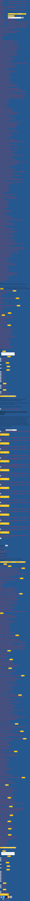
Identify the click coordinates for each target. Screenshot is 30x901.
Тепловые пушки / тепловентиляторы (8, 57)
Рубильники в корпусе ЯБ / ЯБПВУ (7, 235)
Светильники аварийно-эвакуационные (8, 164)
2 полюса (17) (4, 359)
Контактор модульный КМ (5, 318)
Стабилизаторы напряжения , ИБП (7, 168)
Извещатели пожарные (5, 222)
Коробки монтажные (4, 207)
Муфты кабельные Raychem (6, 275)
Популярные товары (4, 279)
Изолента (2, 208)
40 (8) (3, 380)
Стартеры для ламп (4, 138)
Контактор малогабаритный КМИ (7, 316)
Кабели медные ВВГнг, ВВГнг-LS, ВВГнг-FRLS (9, 85)
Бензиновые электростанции (6, 218)
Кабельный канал (3, 259)
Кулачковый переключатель (6, 230)
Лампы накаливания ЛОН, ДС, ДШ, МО (8, 130)
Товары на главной (4, 278)
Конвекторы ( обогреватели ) (6, 59)
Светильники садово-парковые (6, 152)
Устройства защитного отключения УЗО (8, 67)
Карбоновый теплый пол (5, 56)
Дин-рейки (2, 214)
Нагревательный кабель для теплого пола (9, 55)
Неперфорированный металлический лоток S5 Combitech (12, 248)
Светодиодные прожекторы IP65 (7, 150)
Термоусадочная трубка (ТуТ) (6, 211)
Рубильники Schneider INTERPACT (7, 228)
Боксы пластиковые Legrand (6, 119)
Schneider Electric (3, 35)
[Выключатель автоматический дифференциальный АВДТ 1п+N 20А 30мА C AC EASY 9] (15, 504)
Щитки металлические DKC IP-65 (7, 111)
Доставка (2, 554)
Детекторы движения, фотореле (6, 223)
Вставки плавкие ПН (4, 206)
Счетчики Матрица (4, 104)
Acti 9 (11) (4, 388)
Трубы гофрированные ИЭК (6, 255)
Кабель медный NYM (4, 87)
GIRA (1, 39)
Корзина (1, 10)
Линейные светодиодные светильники (8, 144)
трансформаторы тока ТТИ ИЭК (6, 239)
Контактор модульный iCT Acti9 (6, 328)
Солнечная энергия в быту (5, 29)
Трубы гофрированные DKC (6, 256)
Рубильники (2, 226)
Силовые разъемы (4, 266)
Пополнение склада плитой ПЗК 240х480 (16, 9)
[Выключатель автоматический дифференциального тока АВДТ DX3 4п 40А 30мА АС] (15, 432)
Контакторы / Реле (4, 68)
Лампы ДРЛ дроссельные (5, 132)
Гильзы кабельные (4, 203)
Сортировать (3, 430)
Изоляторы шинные (4, 215)
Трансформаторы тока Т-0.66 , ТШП (7, 242)
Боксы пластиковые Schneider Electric (8, 118)
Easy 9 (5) (4, 386)
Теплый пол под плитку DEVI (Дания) (7, 49)
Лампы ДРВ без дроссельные (6, 134)
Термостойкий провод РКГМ (6, 92)
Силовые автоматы (4, 73)
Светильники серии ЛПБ (5, 167)
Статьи (1, 3)
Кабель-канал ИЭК (4, 262)
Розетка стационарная (4, 268)
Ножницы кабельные (4, 190)
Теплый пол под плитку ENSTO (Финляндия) (9, 51)
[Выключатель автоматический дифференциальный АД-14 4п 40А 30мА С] (15, 521)
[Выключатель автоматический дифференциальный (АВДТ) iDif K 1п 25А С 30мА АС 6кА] (15, 450)
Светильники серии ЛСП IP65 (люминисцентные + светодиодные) (13, 162)
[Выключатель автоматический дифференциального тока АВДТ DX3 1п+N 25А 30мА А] (15, 512)
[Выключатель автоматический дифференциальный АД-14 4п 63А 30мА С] (15, 486)
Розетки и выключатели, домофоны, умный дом (10, 31)
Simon (1, 36)
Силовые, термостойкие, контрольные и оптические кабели (12, 98)
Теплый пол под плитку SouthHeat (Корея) (8, 47)
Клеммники (2, 199)
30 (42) (3, 368)
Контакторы (2, 326)
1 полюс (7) (4, 358)
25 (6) (3, 377)
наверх (22, 562)
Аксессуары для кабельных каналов (7, 264)
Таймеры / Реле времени (5, 83)
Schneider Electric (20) (6, 393)
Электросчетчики (3, 99)
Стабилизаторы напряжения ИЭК (7, 170)
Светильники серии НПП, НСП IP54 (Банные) (9, 160)
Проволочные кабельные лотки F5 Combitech (9, 250)
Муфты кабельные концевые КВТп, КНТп (8, 272)
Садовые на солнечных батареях (7, 154)
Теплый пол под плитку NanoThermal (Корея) (9, 48)
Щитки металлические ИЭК (5, 108)
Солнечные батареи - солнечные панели (16, 24)
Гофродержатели (3, 212)
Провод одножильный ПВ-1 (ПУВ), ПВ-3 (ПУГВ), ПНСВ (11, 96)
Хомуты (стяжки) (3, 204)
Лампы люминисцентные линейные (7, 127)
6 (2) (2, 371)
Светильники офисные (4, 148)
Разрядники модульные (5, 75)
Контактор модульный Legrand (6, 330)
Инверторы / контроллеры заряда (7, 28)
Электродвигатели (4, 276)
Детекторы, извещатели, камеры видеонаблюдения (11, 219)
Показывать (2, 545)
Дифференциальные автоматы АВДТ (8, 65)
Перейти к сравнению (9, 396)
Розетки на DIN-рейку (4, 69)
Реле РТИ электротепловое (5, 332)
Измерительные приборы (5, 187)
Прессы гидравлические (5, 184)
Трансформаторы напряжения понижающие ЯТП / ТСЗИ (12, 243)
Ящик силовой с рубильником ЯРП (7, 236)
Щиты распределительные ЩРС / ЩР (8, 114)
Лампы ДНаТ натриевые (5, 136)
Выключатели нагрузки (4, 79)
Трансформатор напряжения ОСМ (7, 240)
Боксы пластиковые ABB (5, 120)
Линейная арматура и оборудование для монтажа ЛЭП (11, 179)
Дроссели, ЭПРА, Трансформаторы (7, 139)
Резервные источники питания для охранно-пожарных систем (13, 171)
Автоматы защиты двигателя (6, 72)
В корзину (5, 434)
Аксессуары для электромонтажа (7, 194)
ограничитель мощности (5, 76)
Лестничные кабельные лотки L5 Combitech (9, 252)
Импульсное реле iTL (4, 329)
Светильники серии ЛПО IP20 (6, 156)
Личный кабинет (3, 12)
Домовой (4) (4, 385)
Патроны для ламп (4, 200)
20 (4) (3, 375)
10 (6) (3, 373)
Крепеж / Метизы (3, 195)
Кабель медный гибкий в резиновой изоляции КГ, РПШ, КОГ (12, 95)
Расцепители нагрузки (4, 80)
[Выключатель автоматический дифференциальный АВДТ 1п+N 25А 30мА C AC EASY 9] (15, 468)
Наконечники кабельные (5, 202)
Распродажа (2, 280)
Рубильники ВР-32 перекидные (6, 232)
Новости (2, 548)
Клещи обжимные (3, 186)
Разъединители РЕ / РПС (5, 234)
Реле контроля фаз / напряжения (7, 81)
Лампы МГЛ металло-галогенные (7, 135)
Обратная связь (3, 9)
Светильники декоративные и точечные (8, 151)
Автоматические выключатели (6, 64)
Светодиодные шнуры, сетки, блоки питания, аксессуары (12, 155)
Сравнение (2, 394)
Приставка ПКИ (3, 320)
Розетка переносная (4, 270)
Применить (4, 894)
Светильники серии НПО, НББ (6, 158)
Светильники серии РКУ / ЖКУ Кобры (7, 159)
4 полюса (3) (4, 361)
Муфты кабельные (4, 271)
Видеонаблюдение (4, 220)
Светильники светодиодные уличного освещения (10, 147)
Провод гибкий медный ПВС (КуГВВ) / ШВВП (9, 88)
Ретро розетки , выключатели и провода (8, 44)
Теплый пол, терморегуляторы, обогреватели (9, 45)
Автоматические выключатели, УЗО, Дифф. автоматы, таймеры (13, 63)
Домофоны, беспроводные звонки (7, 43)
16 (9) (3, 374)
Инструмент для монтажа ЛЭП (6, 183)
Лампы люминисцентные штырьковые (8, 126)
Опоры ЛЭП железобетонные (6, 174)
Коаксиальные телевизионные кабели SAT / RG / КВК (11, 90)
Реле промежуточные (4, 322)
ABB (1, 37)
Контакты (2, 4)
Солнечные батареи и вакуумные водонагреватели (18, 21)
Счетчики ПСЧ (3, 106)
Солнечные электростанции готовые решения (17, 25)
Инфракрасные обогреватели (6, 60)
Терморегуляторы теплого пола (6, 52)
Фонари (1, 192)
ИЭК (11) (3, 391)
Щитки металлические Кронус (6, 110)
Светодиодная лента (4, 143)
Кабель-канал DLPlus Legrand (6, 260)
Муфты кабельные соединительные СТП (8, 274)
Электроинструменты (4, 191)
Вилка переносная (4, 267)
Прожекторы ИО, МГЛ (4, 166)
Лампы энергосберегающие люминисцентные (9, 124)
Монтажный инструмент (5, 188)
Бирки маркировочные (4, 210)
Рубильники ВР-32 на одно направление (8, 231)
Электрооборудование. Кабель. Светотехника (17, 1)
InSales (6, 560)
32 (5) (3, 378)
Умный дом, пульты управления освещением (9, 41)
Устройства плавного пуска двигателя (8, 71)
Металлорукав (3, 258)
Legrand (1, 33)
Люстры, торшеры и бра (5, 146)
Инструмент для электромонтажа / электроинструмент (11, 182)
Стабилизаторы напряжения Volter (7, 172)
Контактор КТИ (3, 319)
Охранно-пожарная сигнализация (7, 224)
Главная (1, 0)
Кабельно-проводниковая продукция (7, 84)
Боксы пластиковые (4, 115)
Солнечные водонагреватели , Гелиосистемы (17, 23)
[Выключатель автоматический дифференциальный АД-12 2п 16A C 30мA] (15, 495)
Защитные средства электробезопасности (9, 198)
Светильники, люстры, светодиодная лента (9, 140)
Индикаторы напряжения (5, 77)
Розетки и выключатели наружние (7, 40)
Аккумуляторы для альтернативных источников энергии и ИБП (13, 27)
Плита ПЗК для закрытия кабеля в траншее (9, 178)
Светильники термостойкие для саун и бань (9, 163)
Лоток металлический (4, 246)
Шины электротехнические (5, 216)
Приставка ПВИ (3, 323)
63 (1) (3, 381)
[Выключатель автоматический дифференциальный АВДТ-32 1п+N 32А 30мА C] (15, 477)
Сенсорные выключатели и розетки (7, 32)
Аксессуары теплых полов (5, 61)
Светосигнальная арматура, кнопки (7, 196)
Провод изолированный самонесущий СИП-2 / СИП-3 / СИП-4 (13, 94)
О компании (2, 2)
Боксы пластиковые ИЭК (5, 116)
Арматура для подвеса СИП (6, 176)
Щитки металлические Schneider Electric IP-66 (9, 112)
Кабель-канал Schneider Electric (6, 263)
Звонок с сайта (3, 8)
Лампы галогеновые (4, 128)
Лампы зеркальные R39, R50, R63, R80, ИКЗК (9, 131)
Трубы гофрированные (5, 254)
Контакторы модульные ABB (6, 333)
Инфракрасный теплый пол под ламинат (8, 53)
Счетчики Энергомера (4, 102)
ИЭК (1, 296)
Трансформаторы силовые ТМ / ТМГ (7, 244)
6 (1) (2, 364)
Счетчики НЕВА (3, 103)
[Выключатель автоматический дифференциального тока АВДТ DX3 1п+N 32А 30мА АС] (15, 441)
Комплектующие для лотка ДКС (6, 251)
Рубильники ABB (3, 227)
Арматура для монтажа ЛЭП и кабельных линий (10, 175)
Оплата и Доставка (4, 6)
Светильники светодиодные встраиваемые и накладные (11, 142)
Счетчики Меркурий (4, 100)
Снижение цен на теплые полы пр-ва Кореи (17, 3)
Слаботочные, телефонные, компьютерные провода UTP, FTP (13, 91)
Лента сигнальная (3, 180)
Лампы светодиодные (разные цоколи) (8, 123)
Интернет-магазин (12, 20)
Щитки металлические (4, 107)
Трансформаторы (4, 238)
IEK (1, 315)
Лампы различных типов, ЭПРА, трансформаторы (10, 122)
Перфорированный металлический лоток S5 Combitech (11, 247)
